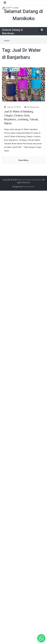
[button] (41, 638)
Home (6, 41)
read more (23, 160)
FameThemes (29, 187)
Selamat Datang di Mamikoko (29, 180)
